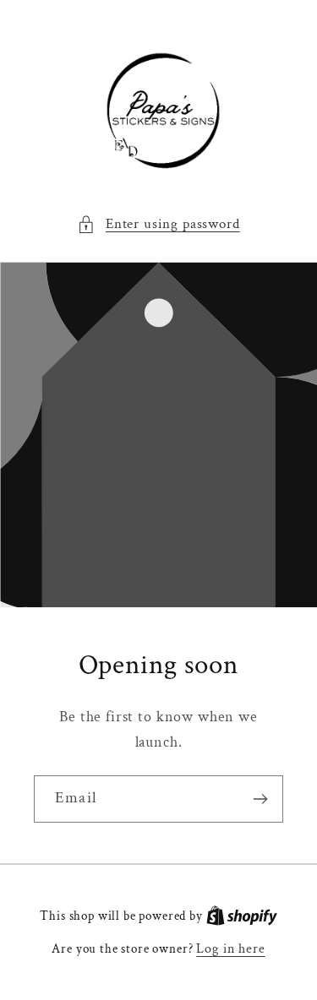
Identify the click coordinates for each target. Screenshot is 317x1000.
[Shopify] (241, 915)
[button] (158, 224)
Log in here (230, 948)
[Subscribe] (260, 799)
